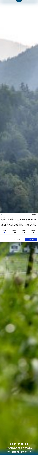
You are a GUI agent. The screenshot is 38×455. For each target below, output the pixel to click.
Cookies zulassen (31, 239)
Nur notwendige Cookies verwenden (19, 239)
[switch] (14, 232)
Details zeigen (32, 236)
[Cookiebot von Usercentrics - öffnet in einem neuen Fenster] (32, 214)
